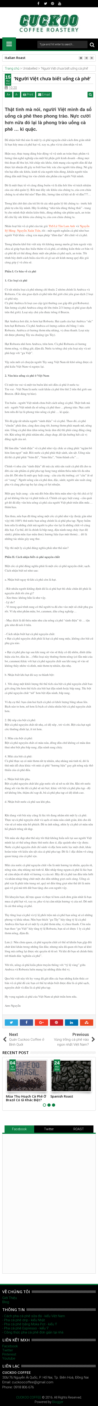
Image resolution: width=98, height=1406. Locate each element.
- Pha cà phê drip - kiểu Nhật (23, 1320)
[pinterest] (52, 3)
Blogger (57, 1402)
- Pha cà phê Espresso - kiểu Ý (25, 1328)
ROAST (78, 1129)
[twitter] (45, 3)
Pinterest (9, 1354)
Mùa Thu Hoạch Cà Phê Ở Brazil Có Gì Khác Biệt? (26, 1098)
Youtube (8, 1358)
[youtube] (60, 3)
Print (29, 94)
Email (45, 94)
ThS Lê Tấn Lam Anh (62, 226)
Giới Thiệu (9, 1298)
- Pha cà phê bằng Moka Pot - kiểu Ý (29, 1324)
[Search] (92, 44)
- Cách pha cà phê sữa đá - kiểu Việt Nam (33, 1316)
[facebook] (38, 3)
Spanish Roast (61, 1096)
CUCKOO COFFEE (28, 1397)
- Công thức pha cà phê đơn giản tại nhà (32, 1332)
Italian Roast (15, 58)
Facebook (19, 1129)
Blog (5, 1302)
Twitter (49, 1129)
